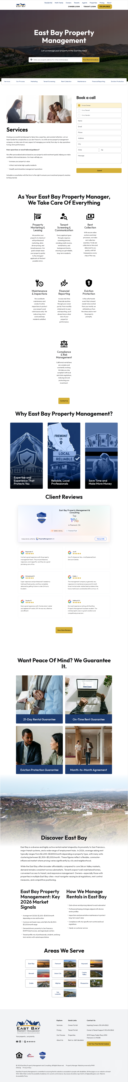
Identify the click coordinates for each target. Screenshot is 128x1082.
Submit (90, 59)
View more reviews (64, 630)
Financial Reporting (98, 81)
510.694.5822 (105, 7)
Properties (93, 3)
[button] (17, 1042)
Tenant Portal (73, 1030)
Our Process (20, 81)
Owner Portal (73, 1025)
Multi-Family (59, 3)
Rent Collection (66, 81)
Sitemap (18, 1068)
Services (7, 81)
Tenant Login (90, 7)
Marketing (34, 81)
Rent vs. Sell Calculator (76, 1040)
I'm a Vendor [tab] (86, 115)
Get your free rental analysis (98, 1044)
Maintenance (81, 81)
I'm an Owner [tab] (86, 105)
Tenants (76, 3)
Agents (84, 3)
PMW (93, 1065)
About (109, 3)
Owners (68, 3)
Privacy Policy (27, 1068)
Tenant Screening (49, 81)
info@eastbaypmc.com (92, 1074)
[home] (21, 5)
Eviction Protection (117, 81)
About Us (60, 1040)
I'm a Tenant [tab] (86, 110)
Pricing (102, 3)
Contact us (64, 401)
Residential (48, 3)
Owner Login (74, 7)
